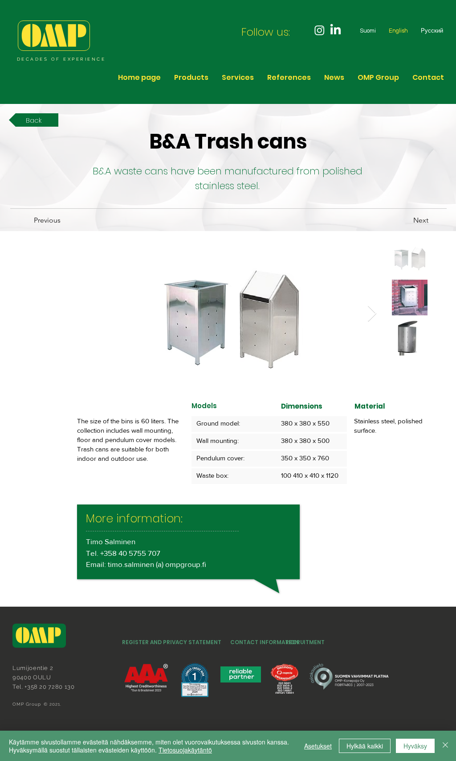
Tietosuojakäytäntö (185, 749)
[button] (378, 77)
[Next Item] (372, 314)
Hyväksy (415, 745)
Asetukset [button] (318, 745)
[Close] (445, 746)
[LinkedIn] (335, 30)
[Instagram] (319, 30)
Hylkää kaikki (364, 745)
